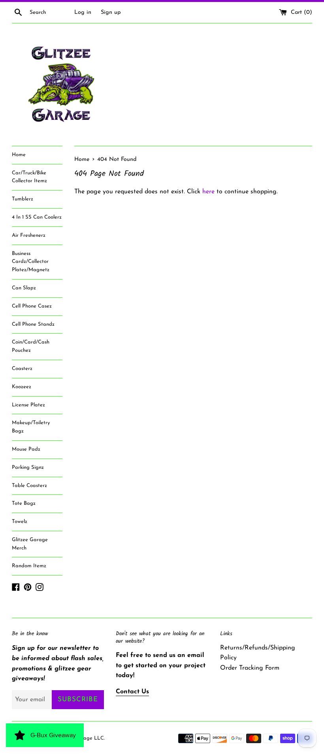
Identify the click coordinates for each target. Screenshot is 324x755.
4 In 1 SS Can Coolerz (37, 217)
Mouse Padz (26, 449)
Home (19, 154)
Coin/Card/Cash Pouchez (30, 346)
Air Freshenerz (28, 235)
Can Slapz (24, 288)
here (208, 192)
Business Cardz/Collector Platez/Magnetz (30, 262)
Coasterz (22, 368)
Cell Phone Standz (33, 324)
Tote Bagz (24, 503)
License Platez (28, 405)
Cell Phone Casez (32, 306)
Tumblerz (22, 199)
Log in (82, 12)
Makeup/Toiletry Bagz (31, 427)
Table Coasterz (29, 485)
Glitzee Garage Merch (30, 544)
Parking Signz (28, 467)
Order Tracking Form (249, 668)
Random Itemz (29, 565)
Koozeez (21, 386)
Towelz (19, 521)
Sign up (111, 12)
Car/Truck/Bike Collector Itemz (29, 177)
